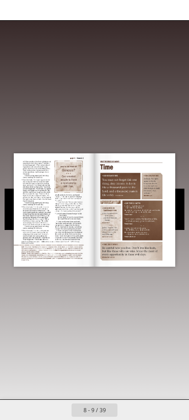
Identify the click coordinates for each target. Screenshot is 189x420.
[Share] (156, 10)
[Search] (33, 10)
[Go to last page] (148, 410)
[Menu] (13, 10)
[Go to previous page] (61, 410)
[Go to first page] (41, 410)
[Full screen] (176, 10)
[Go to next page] (127, 410)
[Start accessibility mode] (53, 10)
